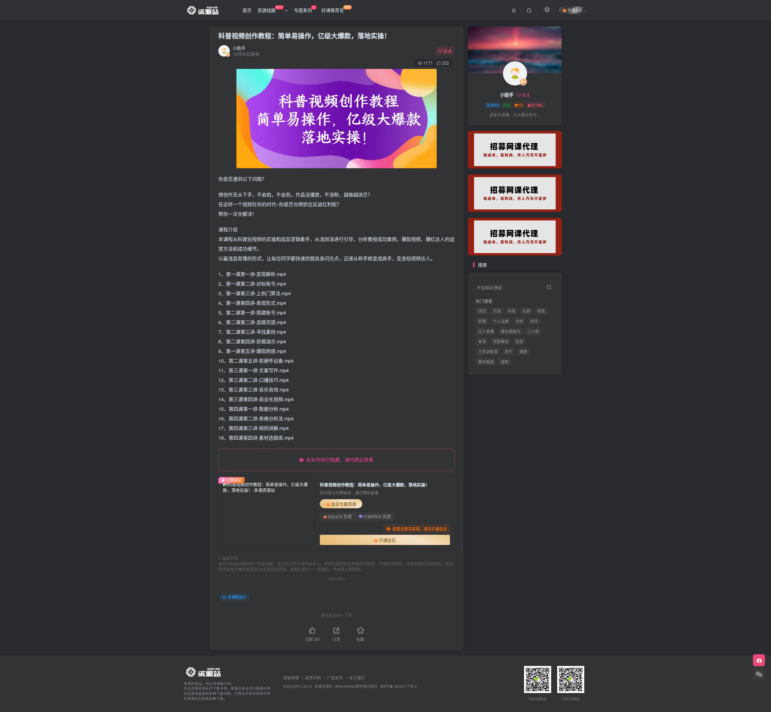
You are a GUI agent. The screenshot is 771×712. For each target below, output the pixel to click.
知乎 (534, 321)
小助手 (239, 48)
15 (521, 104)
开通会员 (575, 10)
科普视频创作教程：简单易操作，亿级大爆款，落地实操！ (304, 35)
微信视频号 (510, 331)
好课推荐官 (336, 9)
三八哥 (533, 331)
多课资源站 (323, 686)
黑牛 (509, 351)
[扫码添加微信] (759, 674)
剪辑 (482, 321)
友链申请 (291, 677)
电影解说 (501, 341)
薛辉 (505, 126)
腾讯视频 (486, 126)
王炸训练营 (488, 351)
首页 (246, 10)
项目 (482, 311)
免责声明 (313, 677)
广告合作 (335, 677)
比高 (519, 341)
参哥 (482, 341)
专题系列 (304, 9)
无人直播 (486, 331)
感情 (523, 351)
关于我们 (357, 677)
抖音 (512, 311)
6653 (495, 104)
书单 (519, 321)
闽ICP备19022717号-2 (398, 686)
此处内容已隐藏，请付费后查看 (338, 459)
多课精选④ (237, 596)
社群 (526, 311)
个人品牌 (501, 321)
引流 (497, 311)
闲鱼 (541, 311)
